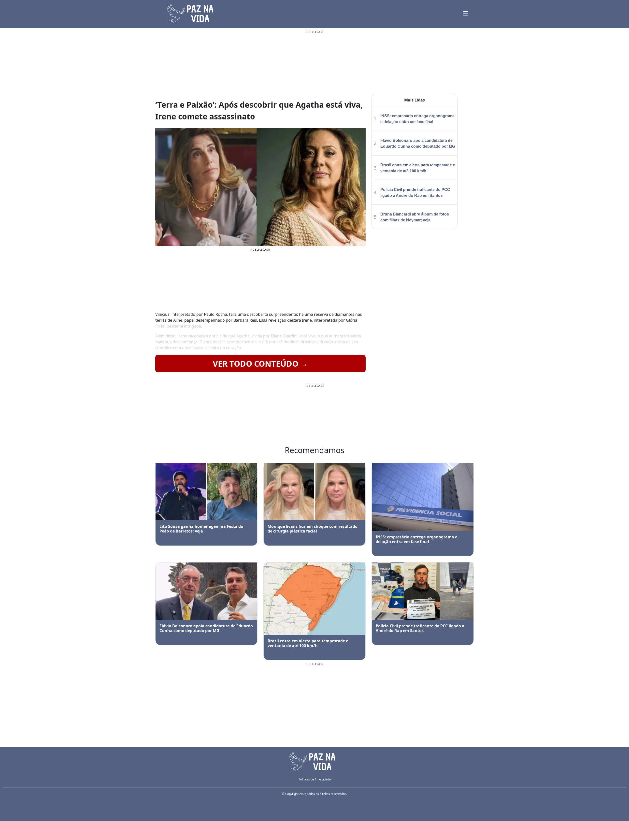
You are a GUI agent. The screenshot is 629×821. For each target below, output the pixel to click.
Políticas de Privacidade (315, 779)
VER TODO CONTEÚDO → (260, 363)
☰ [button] (465, 13)
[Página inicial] (314, 760)
